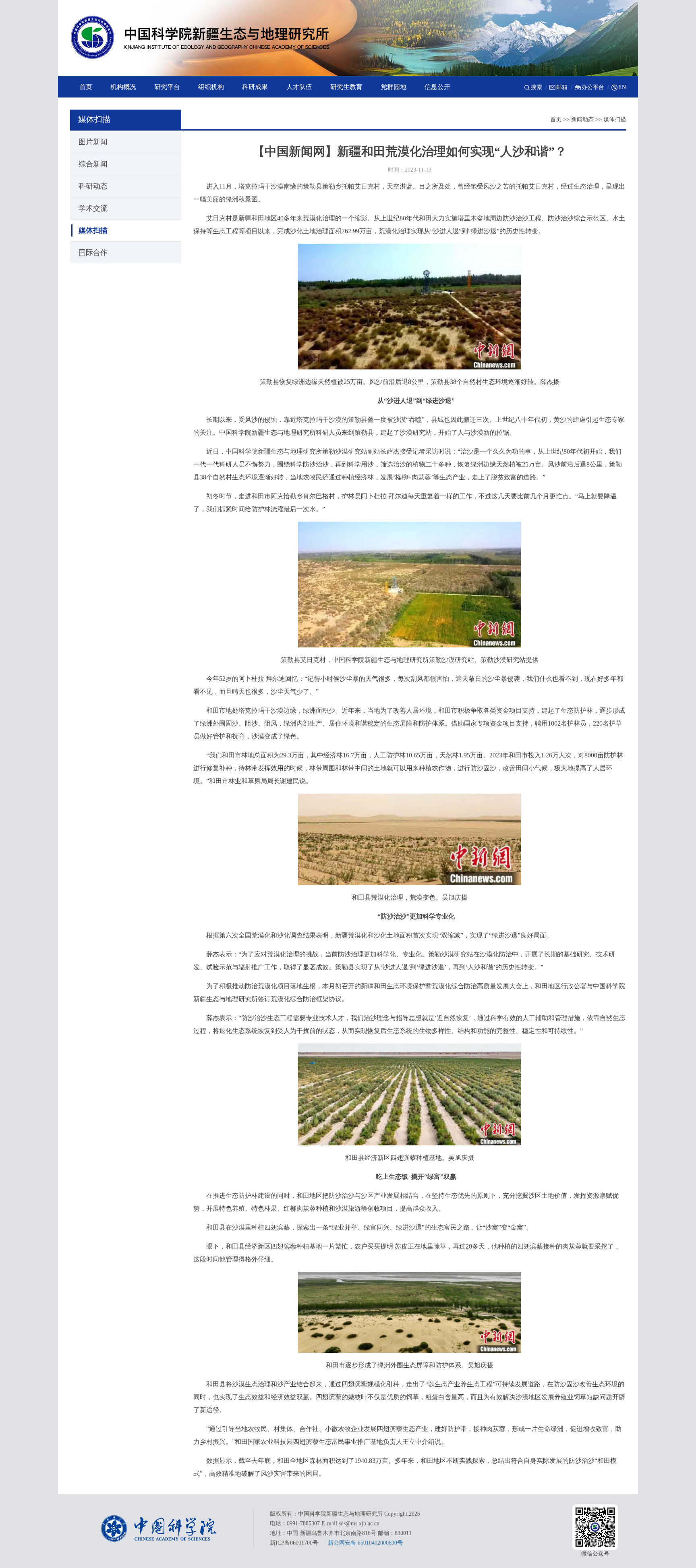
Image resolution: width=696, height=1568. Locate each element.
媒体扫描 (614, 119)
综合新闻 (93, 164)
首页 (555, 119)
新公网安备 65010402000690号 (365, 1543)
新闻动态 (582, 119)
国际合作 (93, 253)
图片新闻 (93, 142)
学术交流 (93, 208)
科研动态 (93, 186)
